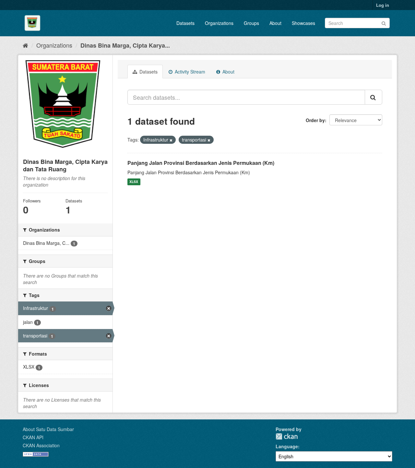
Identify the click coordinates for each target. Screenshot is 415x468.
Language (287, 446)
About (275, 23)
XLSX (133, 181)
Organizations (219, 23)
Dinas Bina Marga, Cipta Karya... (125, 45)
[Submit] (383, 22)
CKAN (287, 436)
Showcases (303, 23)
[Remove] (171, 140)
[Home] (25, 45)
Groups (251, 23)
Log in (382, 5)
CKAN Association (41, 445)
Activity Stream (189, 71)
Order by (315, 120)
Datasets (185, 23)
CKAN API (33, 437)
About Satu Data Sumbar (48, 429)
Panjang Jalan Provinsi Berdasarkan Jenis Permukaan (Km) (200, 162)
